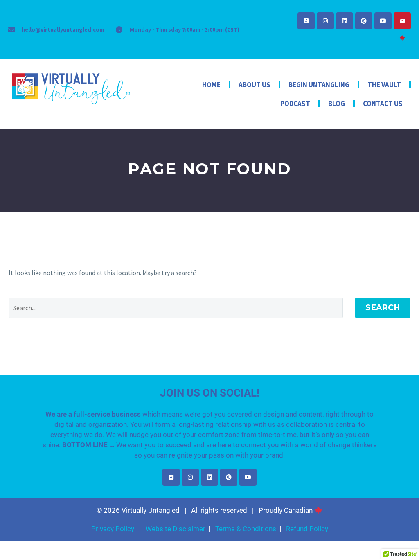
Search (382, 307)
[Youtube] (383, 20)
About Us (254, 84)
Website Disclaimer (175, 529)
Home (211, 84)
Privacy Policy (112, 529)
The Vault (384, 84)
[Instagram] (325, 20)
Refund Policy (307, 529)
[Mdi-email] (402, 20)
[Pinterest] (363, 20)
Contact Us (383, 103)
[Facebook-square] (306, 20)
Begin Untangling (318, 84)
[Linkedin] (344, 20)
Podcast (295, 103)
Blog (336, 103)
